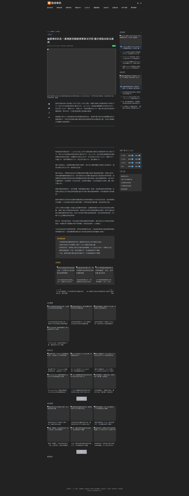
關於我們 (114, 488)
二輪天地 (106, 7)
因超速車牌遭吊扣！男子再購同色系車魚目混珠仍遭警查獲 (84, 281)
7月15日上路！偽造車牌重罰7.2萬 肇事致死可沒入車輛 (58, 344)
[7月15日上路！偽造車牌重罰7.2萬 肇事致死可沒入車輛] (58, 334)
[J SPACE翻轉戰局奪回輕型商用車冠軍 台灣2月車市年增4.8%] (82, 381)
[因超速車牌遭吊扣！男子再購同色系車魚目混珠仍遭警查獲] (85, 272)
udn (48, 31)
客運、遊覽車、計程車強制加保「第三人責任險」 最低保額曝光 (58, 444)
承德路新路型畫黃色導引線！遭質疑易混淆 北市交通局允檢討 (80, 242)
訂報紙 (109, 488)
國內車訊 (50, 7)
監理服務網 (124, 189)
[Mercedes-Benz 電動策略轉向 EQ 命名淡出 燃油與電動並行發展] (58, 381)
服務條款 (87, 488)
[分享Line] (49, 108)
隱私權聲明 (97, 488)
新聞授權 (81, 488)
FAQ (73, 488)
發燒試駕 (59, 7)
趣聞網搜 (96, 7)
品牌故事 (115, 7)
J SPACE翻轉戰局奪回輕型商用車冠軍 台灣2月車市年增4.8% (81, 391)
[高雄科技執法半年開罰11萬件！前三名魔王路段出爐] (58, 413)
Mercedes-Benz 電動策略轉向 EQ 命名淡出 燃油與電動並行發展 (57, 391)
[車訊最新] (141, 32)
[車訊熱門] (141, 72)
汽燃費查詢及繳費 (126, 186)
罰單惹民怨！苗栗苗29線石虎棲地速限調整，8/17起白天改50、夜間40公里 (85, 247)
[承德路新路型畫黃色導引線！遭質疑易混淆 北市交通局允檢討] (82, 413)
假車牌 (50, 34)
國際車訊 (68, 7)
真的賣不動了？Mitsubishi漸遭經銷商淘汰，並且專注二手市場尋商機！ (58, 370)
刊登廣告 (69, 488)
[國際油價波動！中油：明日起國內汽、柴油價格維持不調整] (105, 413)
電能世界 (78, 7)
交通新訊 (87, 7)
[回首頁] (56, 3)
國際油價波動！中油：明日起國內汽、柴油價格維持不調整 (79, 250)
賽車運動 (134, 7)
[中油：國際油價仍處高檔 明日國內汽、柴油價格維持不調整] (82, 434)
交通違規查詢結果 (126, 183)
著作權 (92, 488)
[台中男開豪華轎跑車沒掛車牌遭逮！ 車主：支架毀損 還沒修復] (104, 272)
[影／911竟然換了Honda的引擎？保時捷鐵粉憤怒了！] (82, 360)
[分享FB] (49, 104)
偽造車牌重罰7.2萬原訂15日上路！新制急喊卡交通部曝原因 (104, 323)
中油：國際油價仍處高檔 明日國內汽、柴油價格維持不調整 (79, 253)
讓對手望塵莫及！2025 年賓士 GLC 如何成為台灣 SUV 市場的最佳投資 (104, 370)
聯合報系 (104, 488)
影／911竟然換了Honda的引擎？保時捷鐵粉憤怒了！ (80, 370)
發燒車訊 (52, 31)
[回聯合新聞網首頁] (49, 3)
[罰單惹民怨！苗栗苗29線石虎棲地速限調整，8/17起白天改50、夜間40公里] (105, 434)
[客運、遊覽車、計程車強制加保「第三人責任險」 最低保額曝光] (58, 434)
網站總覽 (120, 488)
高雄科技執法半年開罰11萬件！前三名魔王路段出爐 (77, 245)
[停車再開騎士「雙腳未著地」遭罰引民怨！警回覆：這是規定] (105, 381)
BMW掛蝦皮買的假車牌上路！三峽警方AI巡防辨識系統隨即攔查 (65, 281)
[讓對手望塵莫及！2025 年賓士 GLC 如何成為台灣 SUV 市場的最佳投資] (105, 360)
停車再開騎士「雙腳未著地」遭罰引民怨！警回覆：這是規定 (104, 391)
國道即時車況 (125, 176)
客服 (76, 488)
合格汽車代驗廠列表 (126, 179)
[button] (141, 3)
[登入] (138, 3)
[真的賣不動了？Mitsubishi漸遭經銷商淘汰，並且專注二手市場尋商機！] (58, 360)
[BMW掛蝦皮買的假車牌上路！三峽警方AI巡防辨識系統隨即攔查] (66, 272)
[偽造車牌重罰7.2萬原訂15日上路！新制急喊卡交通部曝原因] (105, 313)
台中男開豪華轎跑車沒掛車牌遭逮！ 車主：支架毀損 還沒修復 (104, 281)
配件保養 (124, 7)
